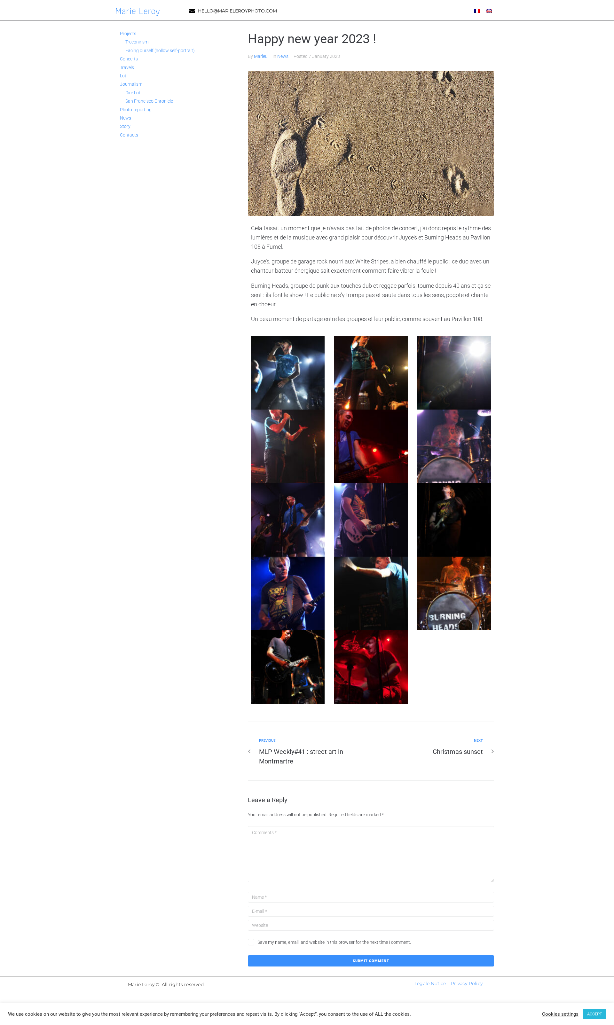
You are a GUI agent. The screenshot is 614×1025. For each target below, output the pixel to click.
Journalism (131, 84)
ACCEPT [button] (594, 1014)
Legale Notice (430, 983)
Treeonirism (136, 41)
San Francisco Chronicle (149, 101)
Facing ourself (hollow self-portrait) (160, 50)
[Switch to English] (489, 11)
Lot (123, 75)
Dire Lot (132, 92)
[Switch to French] (477, 11)
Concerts (129, 58)
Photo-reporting (136, 109)
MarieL (260, 56)
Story (125, 126)
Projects (128, 33)
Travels (127, 67)
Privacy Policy (467, 983)
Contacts (129, 134)
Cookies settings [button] (560, 1014)
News (282, 56)
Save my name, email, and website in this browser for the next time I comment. (334, 942)
